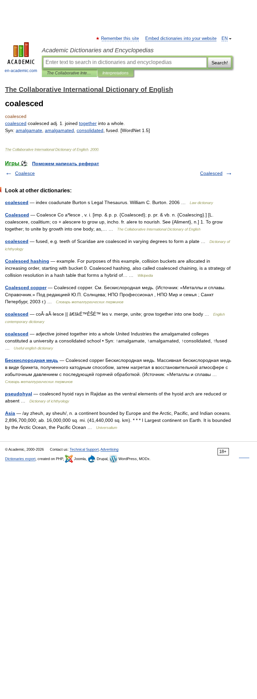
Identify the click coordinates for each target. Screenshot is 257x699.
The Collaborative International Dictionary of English (69, 73)
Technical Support (84, 449)
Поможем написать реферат (65, 163)
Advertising (109, 449)
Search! (219, 62)
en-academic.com (21, 70)
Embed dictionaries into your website (181, 38)
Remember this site (120, 38)
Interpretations (115, 73)
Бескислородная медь (31, 360)
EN (225, 38)
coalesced (16, 202)
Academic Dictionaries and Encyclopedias (98, 50)
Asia (10, 413)
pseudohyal (18, 393)
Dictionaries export (20, 459)
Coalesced (211, 173)
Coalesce (25, 173)
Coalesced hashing (27, 261)
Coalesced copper (26, 287)
